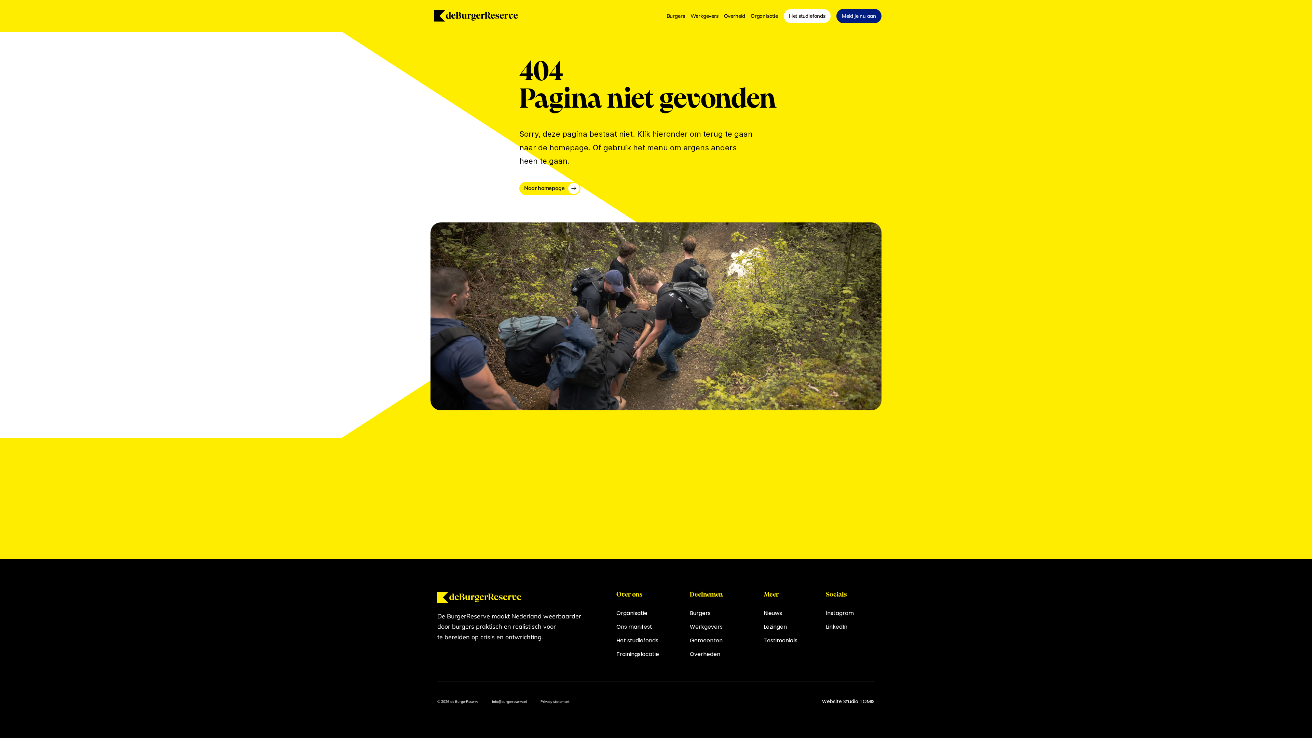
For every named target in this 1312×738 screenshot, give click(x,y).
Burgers (676, 16)
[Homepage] (476, 16)
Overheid (734, 16)
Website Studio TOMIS (848, 701)
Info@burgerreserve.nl (509, 701)
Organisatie (764, 16)
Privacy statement (555, 701)
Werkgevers (705, 16)
